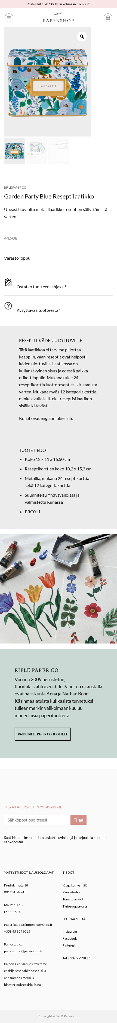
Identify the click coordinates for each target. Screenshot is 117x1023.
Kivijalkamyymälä (75, 885)
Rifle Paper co (15, 187)
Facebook (70, 938)
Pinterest (69, 945)
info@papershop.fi (38, 925)
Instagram (70, 931)
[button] (9, 17)
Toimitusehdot (73, 899)
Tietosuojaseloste (75, 906)
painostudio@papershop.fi (23, 951)
